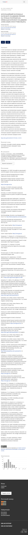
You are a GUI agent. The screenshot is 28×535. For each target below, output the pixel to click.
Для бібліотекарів (5, 515)
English (2, 487)
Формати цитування (7, 163)
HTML (8, 42)
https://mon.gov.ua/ (17, 225)
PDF (3, 42)
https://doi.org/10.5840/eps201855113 (10, 295)
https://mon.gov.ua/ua (6, 184)
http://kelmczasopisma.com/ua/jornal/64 (16, 216)
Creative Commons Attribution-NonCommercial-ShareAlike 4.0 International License (13, 449)
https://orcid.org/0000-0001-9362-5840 (8, 27)
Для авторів (4, 513)
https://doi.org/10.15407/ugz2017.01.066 (13, 277)
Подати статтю (6, 493)
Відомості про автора (5, 29)
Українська (3, 486)
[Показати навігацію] (24, 2)
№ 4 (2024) (3, 8)
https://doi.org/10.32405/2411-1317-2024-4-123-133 (11, 138)
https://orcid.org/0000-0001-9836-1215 (8, 34)
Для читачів (4, 512)
